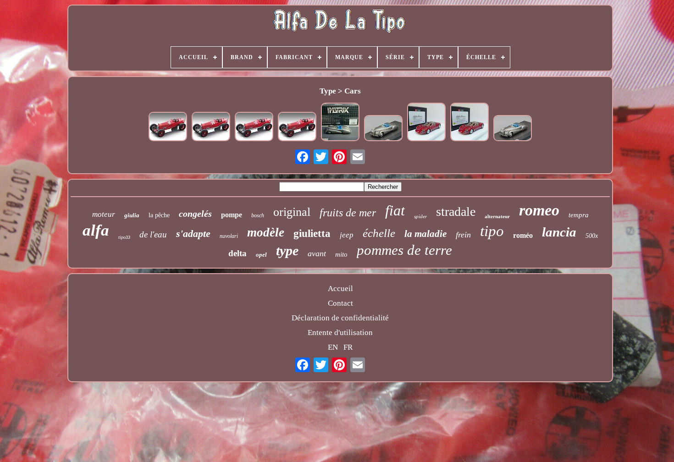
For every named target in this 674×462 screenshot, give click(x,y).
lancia (559, 232)
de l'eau (153, 234)
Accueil (340, 288)
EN (333, 347)
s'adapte (193, 233)
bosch (257, 215)
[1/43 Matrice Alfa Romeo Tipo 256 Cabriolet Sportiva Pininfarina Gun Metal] (340, 123)
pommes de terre (404, 250)
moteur (103, 214)
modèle (265, 232)
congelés (195, 214)
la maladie (425, 233)
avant (317, 253)
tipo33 (124, 237)
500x (592, 235)
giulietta (312, 233)
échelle (379, 233)
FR (348, 347)
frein (463, 234)
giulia (131, 215)
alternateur (497, 216)
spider (420, 216)
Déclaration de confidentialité (340, 318)
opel (261, 254)
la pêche (159, 215)
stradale (455, 211)
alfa (96, 230)
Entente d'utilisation (340, 332)
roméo (523, 235)
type (287, 250)
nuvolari (229, 236)
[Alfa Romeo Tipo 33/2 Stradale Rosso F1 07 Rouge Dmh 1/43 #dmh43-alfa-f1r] (426, 123)
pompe (231, 215)
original (291, 212)
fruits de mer (348, 213)
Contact (340, 303)
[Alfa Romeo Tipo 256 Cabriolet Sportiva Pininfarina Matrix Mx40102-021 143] (383, 129)
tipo (492, 231)
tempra (579, 215)
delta (237, 253)
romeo (539, 210)
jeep (347, 235)
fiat (395, 210)
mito (341, 254)
